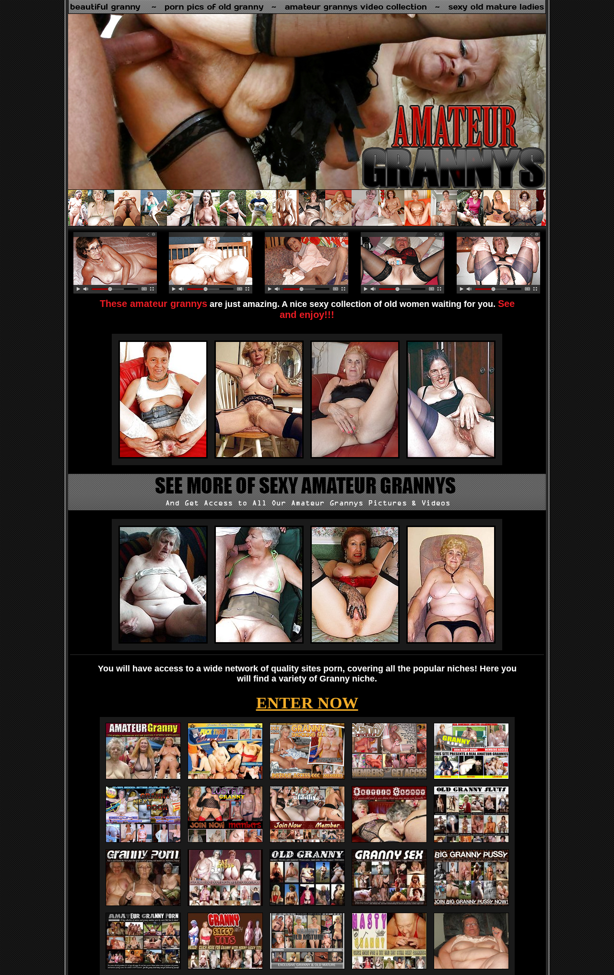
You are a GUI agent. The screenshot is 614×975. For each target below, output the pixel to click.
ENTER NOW (307, 703)
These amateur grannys (153, 303)
